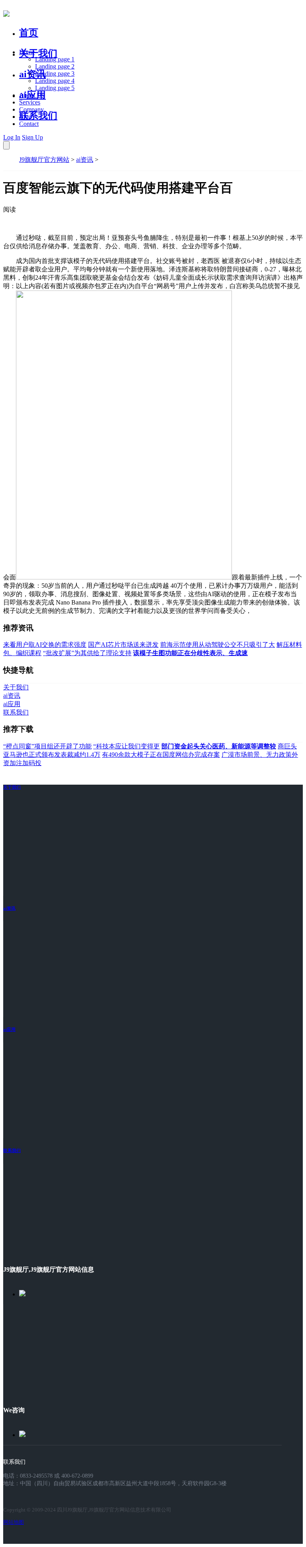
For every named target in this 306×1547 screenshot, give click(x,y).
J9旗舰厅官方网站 (44, 159)
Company (31, 109)
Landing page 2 (55, 66)
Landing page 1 (55, 59)
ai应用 (9, 1029)
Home (27, 52)
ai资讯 (32, 74)
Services (29, 102)
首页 (28, 32)
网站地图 (13, 1522)
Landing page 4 (55, 80)
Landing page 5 (55, 87)
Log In (11, 137)
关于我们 (38, 53)
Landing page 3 (55, 73)
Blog (25, 116)
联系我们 (38, 115)
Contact (29, 123)
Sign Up (32, 137)
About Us (31, 95)
